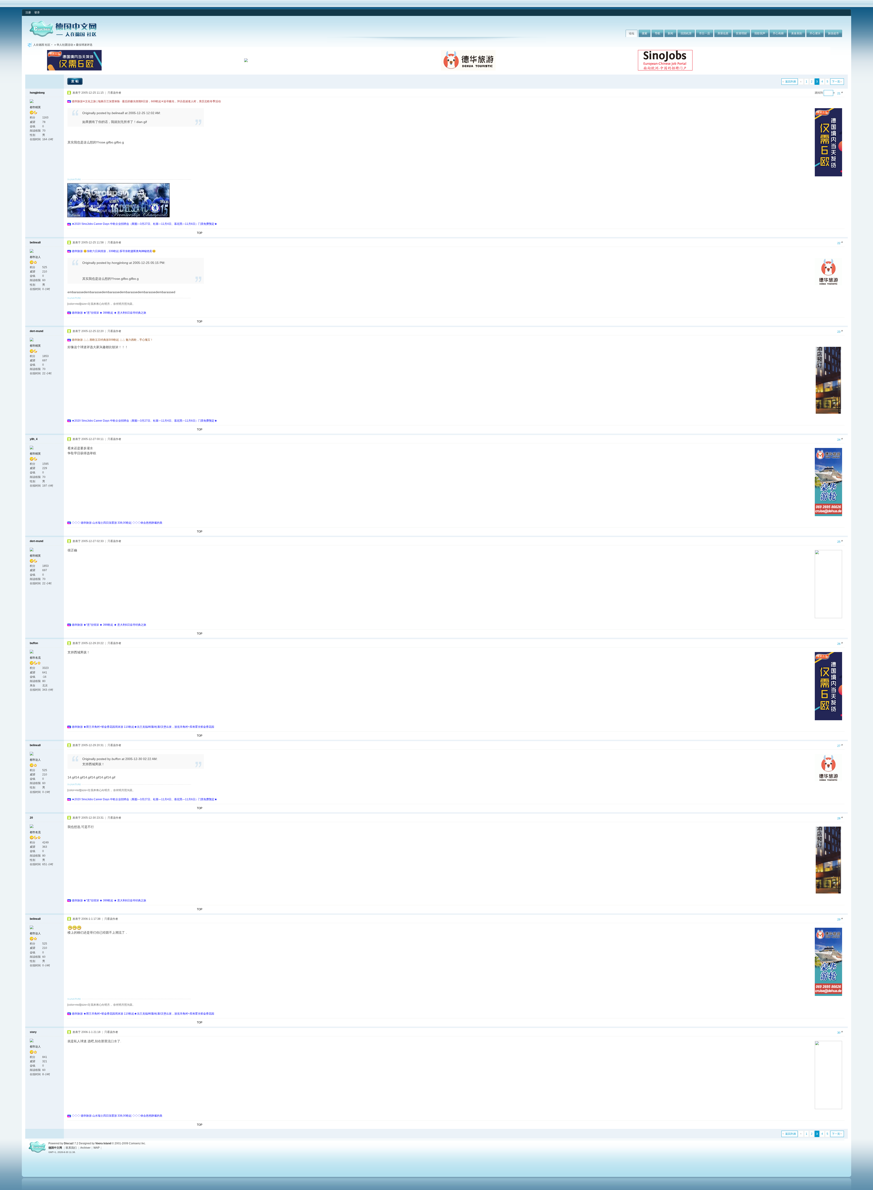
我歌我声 (759, 33)
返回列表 (790, 81)
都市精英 (35, 107)
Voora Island (103, 1143)
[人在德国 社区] (63, 36)
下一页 (836, 81)
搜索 (644, 33)
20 (31, 817)
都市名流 (35, 657)
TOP (199, 233)
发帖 (75, 81)
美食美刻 (796, 33)
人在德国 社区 (41, 44)
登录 (37, 12)
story (33, 1032)
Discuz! (69, 1143)
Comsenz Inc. (137, 1143)
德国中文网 (55, 1147)
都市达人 (35, 257)
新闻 (670, 33)
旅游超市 (833, 33)
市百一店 (704, 33)
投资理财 (741, 33)
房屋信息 (722, 33)
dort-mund (36, 331)
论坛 (631, 33)
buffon (34, 643)
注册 (28, 12)
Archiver (85, 1147)
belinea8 (35, 242)
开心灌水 (815, 33)
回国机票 (686, 33)
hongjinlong (37, 92)
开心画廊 (778, 33)
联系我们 (71, 1147)
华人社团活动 (65, 44)
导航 (657, 33)
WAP (96, 1147)
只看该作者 (114, 92)
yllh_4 (34, 439)
